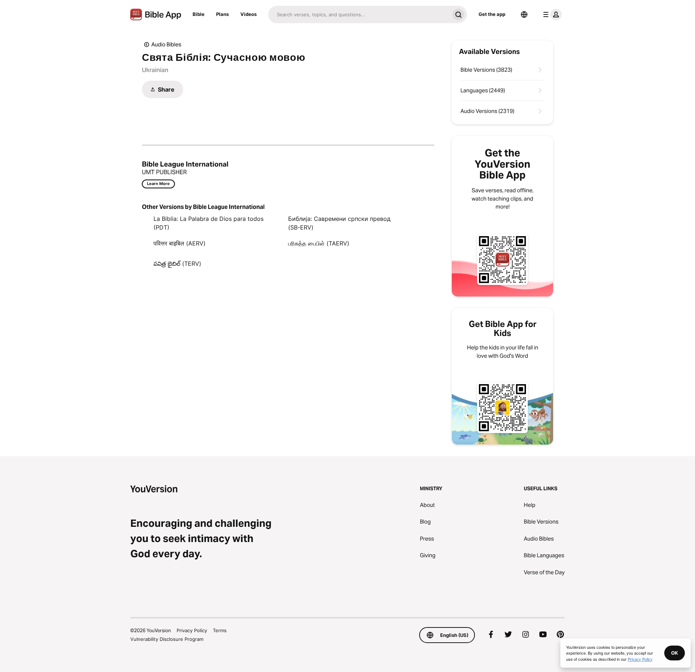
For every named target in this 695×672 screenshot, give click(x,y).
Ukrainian (155, 70)
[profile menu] (551, 14)
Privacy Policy (192, 630)
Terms (220, 630)
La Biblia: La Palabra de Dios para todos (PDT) (208, 223)
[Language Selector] (524, 14)
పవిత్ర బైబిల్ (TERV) (177, 263)
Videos (248, 14)
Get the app (492, 14)
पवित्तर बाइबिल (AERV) (179, 243)
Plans (222, 14)
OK (674, 653)
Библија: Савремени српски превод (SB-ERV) (339, 223)
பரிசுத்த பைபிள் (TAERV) (318, 243)
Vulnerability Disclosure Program (166, 639)
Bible (199, 14)
